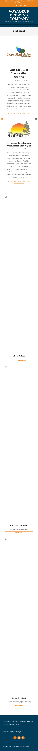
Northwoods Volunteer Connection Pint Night (19, 144)
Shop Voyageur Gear (19, 360)
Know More (19, 533)
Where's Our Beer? (19, 525)
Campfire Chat (19, 698)
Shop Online (19, 356)
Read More (19, 705)
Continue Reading (19, 113)
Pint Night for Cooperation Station (19, 73)
